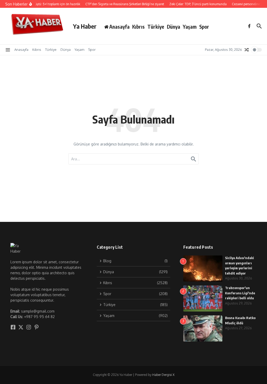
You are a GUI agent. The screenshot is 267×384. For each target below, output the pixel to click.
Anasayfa (21, 49)
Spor (204, 26)
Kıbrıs (138, 26)
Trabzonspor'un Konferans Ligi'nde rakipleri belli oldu (240, 293)
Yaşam (190, 26)
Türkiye (155, 26)
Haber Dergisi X (163, 375)
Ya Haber (84, 26)
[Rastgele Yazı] (247, 50)
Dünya (173, 26)
